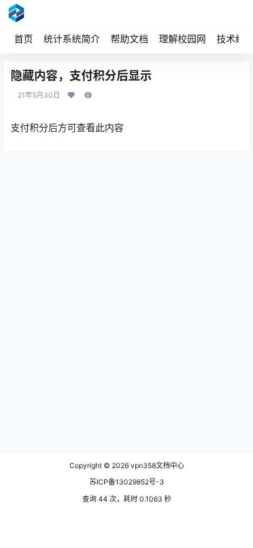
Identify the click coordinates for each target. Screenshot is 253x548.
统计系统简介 (72, 39)
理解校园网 (182, 39)
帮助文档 (129, 39)
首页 (23, 39)
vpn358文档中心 (156, 465)
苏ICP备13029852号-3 (126, 481)
